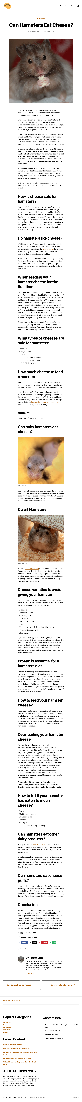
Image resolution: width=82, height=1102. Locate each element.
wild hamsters (48, 249)
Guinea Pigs (7, 1027)
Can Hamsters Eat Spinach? (12, 1045)
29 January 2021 (49, 31)
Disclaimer (16, 1000)
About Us (6, 1000)
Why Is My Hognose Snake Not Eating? (16, 1048)
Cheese (22, 949)
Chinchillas (7, 1022)
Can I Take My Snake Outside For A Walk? (17, 1058)
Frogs (5, 1025)
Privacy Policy (22, 1097)
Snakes (5, 1032)
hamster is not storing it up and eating (46, 402)
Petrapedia (12, 1097)
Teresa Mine (35, 31)
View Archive (30, 973)
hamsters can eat (32, 569)
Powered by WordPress (37, 1097)
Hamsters (41, 19)
